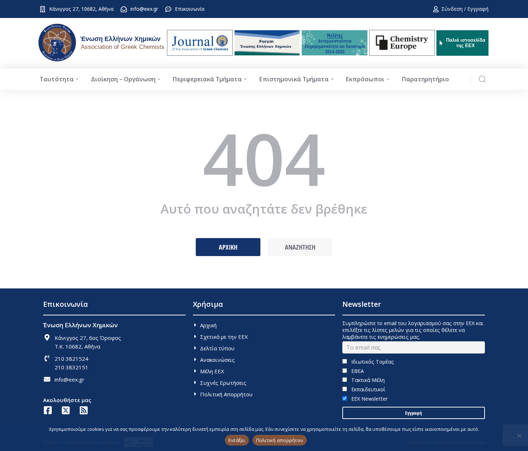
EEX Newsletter (368, 398)
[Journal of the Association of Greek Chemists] (200, 42)
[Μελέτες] (334, 42)
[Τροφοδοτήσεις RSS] (83, 410)
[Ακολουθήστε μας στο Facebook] (47, 410)
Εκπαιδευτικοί (367, 389)
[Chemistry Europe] (402, 42)
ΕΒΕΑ (356, 371)
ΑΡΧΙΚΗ (228, 247)
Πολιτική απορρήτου (280, 440)
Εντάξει (236, 440)
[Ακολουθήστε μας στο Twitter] (65, 410)
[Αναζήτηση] (482, 79)
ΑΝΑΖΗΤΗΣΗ (300, 247)
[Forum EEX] (267, 42)
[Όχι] (519, 435)
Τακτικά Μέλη (367, 380)
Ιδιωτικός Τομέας (372, 361)
